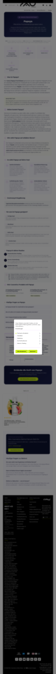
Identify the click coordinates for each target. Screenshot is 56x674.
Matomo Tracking (21, 343)
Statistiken (20, 335)
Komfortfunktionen (22, 340)
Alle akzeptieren (21, 351)
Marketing (19, 338)
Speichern (33, 351)
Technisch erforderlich (22, 333)
